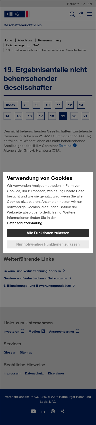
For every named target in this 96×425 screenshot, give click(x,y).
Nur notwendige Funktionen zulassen (48, 244)
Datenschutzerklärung (24, 223)
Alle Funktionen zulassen (48, 233)
